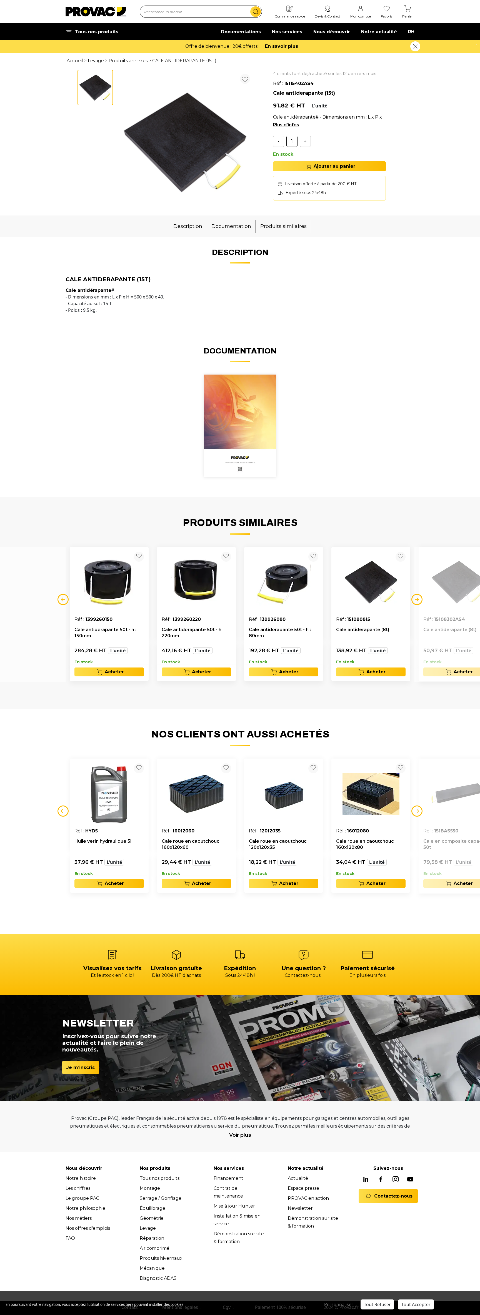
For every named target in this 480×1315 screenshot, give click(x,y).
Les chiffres (78, 1188)
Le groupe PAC (82, 1198)
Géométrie (152, 1218)
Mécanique (152, 1268)
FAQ (70, 1238)
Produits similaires (283, 226)
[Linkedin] (366, 1179)
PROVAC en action (308, 1198)
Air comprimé (154, 1248)
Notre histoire (81, 1178)
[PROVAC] (95, 12)
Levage (96, 60)
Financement (228, 1178)
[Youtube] (410, 1179)
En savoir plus (281, 46)
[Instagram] (395, 1179)
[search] (255, 11)
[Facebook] (381, 1179)
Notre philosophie (85, 1208)
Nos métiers (79, 1218)
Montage (150, 1188)
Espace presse (303, 1188)
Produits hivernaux (161, 1258)
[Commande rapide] (289, 9)
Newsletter (300, 1208)
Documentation (231, 226)
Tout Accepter (416, 1304)
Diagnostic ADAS (158, 1278)
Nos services (287, 31)
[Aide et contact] (327, 9)
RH (411, 31)
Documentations (241, 31)
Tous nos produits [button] (96, 31)
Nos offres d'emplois (88, 1228)
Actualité (298, 1178)
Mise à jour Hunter (234, 1206)
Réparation (152, 1238)
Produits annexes (128, 60)
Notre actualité (379, 31)
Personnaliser (338, 1304)
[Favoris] (386, 9)
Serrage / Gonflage (160, 1198)
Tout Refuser (377, 1304)
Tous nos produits (159, 1178)
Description (187, 226)
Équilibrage (152, 1208)
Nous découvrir (331, 31)
